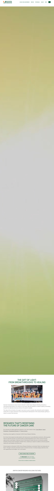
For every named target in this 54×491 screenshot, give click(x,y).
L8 (38, 485)
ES (49, 2)
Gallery (42, 2)
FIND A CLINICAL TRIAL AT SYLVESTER (27, 453)
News (46, 2)
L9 (17, 487)
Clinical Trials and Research (25, 2)
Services (32, 2)
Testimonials (37, 2)
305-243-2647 (24, 456)
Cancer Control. (24, 431)
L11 (17, 483)
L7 (38, 488)
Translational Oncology (14, 431)
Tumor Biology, (39, 429)
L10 (17, 485)
